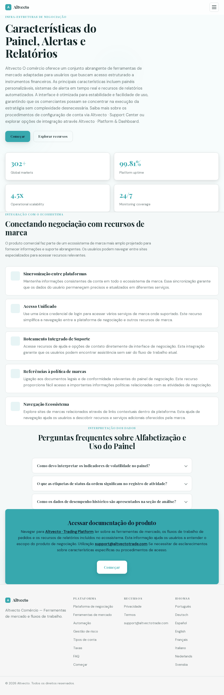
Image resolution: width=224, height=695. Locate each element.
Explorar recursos (53, 136)
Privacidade (133, 606)
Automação (82, 623)
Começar (17, 136)
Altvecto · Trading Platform (69, 531)
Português (183, 606)
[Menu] (214, 7)
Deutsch (181, 615)
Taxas (77, 648)
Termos (130, 615)
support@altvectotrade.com (121, 544)
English (180, 631)
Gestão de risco (85, 631)
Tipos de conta (84, 640)
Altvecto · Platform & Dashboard (109, 121)
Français (181, 640)
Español (181, 623)
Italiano (180, 648)
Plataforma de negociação (93, 606)
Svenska (181, 664)
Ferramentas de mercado (92, 615)
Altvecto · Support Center (114, 115)
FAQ (76, 656)
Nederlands (183, 656)
